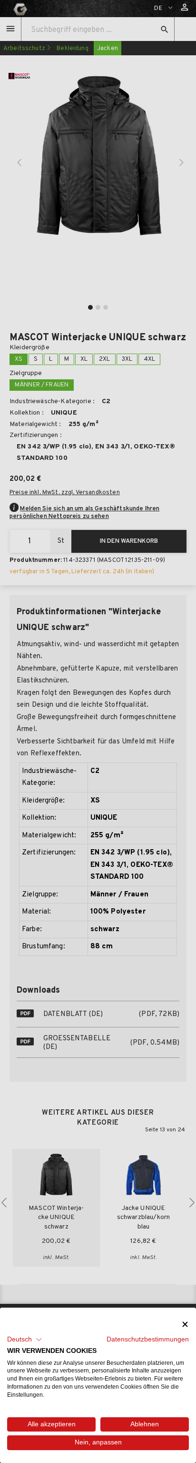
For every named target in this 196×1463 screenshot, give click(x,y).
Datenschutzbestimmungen (148, 1339)
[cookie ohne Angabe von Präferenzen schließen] (185, 1324)
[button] (24, 1339)
